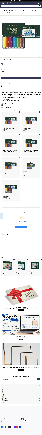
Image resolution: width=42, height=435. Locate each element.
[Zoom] (40, 56)
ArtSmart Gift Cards (4, 415)
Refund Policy (19, 431)
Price (2, 63)
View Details (21, 369)
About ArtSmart (3, 410)
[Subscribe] (38, 379)
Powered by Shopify (4, 432)
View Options (21, 310)
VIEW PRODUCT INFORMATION (8, 103)
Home (2, 8)
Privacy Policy (25, 431)
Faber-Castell (10, 257)
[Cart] (38, 3)
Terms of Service (32, 431)
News (2, 411)
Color (2, 67)
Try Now (21, 339)
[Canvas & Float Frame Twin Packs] (21, 354)
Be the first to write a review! (21, 226)
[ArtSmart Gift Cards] (21, 295)
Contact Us (2, 409)
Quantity (2, 71)
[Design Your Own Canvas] (21, 324)
